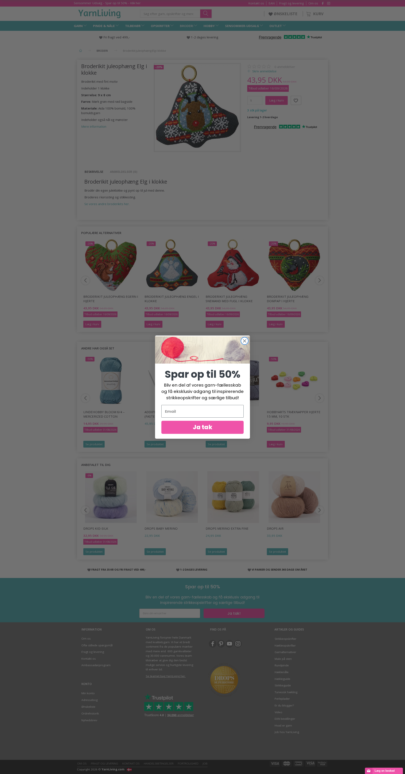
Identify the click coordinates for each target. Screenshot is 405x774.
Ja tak (202, 427)
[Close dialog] (244, 341)
